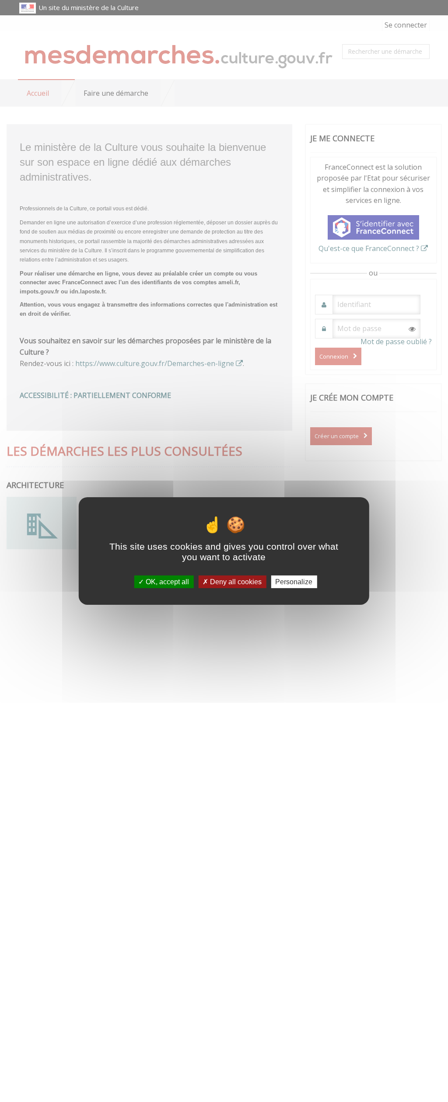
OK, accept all (166, 582)
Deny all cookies (235, 582)
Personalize (293, 582)
